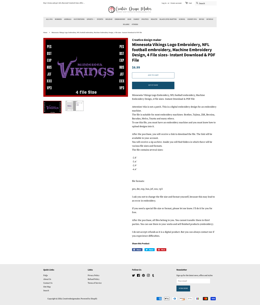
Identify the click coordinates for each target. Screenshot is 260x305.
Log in (164, 3)
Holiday (108, 19)
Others (135, 24)
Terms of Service (95, 283)
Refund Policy (93, 279)
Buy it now (153, 85)
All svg (49, 19)
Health (154, 19)
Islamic (126, 24)
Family (136, 19)
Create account (176, 3)
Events (100, 19)
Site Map (47, 286)
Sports (90, 19)
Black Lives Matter (168, 19)
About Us (47, 279)
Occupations (79, 19)
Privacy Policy (93, 275)
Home (45, 32)
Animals (67, 19)
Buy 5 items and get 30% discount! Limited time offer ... (64, 3)
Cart (190, 3)
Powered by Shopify (89, 298)
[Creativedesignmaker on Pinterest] (143, 276)
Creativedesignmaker (71, 298)
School (182, 19)
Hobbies (58, 19)
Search (46, 290)
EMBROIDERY (120, 19)
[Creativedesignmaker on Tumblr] (153, 276)
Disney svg (192, 19)
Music (201, 19)
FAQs (45, 275)
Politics (145, 19)
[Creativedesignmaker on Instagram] (148, 276)
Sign (129, 19)
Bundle (210, 19)
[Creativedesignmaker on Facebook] (138, 276)
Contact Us (47, 283)
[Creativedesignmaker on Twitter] (133, 276)
